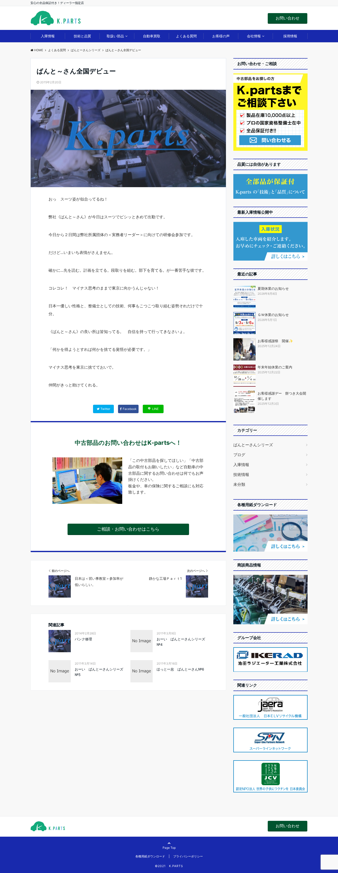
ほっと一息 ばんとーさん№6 (180, 669)
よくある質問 (186, 36)
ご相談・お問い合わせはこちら (128, 529)
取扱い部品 (115, 36)
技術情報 (241, 474)
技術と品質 (82, 36)
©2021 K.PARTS (169, 866)
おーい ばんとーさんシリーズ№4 (181, 642)
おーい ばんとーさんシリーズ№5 (99, 672)
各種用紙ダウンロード (150, 856)
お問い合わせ (287, 18)
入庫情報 (48, 36)
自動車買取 (151, 36)
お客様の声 (221, 36)
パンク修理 (83, 639)
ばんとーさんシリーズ (253, 444)
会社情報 (254, 36)
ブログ (239, 454)
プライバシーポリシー (188, 856)
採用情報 (290, 36)
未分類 (239, 484)
